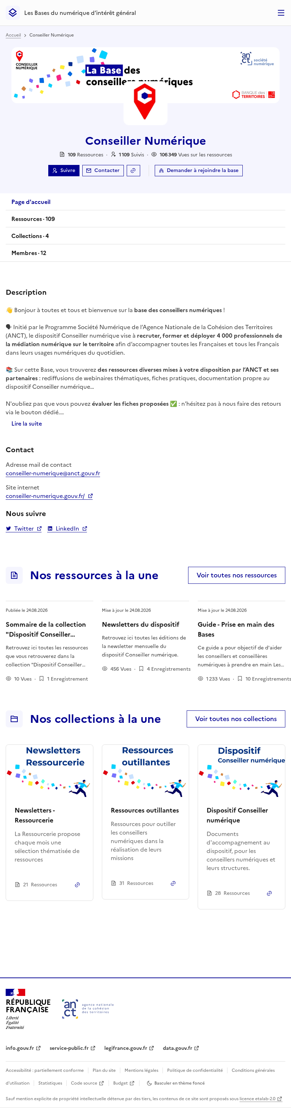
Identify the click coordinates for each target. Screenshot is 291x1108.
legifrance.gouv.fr (125, 1048)
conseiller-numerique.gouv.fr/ (49, 496)
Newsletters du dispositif (140, 624)
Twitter (24, 528)
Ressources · (33, 221)
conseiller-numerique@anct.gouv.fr (53, 473)
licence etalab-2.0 (257, 1099)
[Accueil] (88, 1008)
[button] (131, 155)
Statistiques (50, 1083)
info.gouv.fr (20, 1048)
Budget (120, 1083)
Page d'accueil (30, 202)
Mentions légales (141, 1070)
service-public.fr (69, 1048)
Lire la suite (26, 423)
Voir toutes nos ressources (237, 575)
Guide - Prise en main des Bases (236, 629)
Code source (84, 1083)
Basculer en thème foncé (179, 1083)
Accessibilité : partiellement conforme (45, 1070)
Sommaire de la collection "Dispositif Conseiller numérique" (46, 634)
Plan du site (104, 1070)
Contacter (107, 170)
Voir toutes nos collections (236, 719)
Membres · (28, 255)
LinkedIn (67, 528)
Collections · (30, 238)
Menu (281, 13)
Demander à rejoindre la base (202, 170)
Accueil (13, 35)
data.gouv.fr (177, 1048)
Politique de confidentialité (195, 1070)
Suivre (67, 170)
